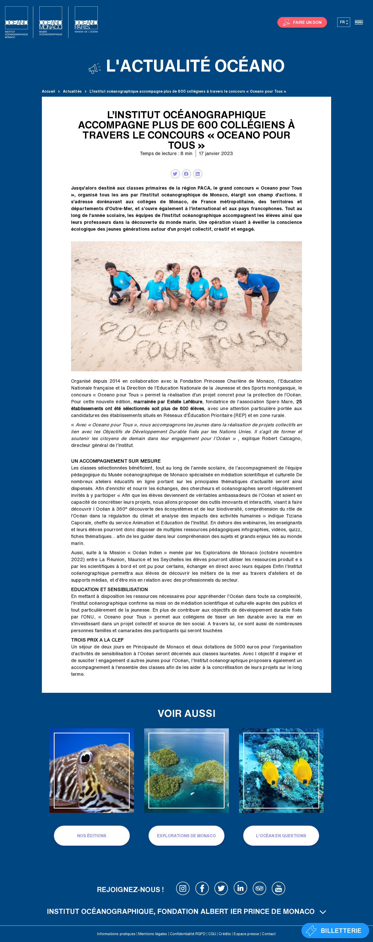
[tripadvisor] (259, 889)
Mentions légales (152, 934)
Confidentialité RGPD (188, 934)
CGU (212, 934)
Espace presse (246, 934)
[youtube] (278, 889)
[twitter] (221, 889)
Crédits (225, 934)
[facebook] (202, 889)
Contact (269, 934)
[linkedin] (240, 889)
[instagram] (183, 889)
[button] (175, 174)
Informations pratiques (116, 934)
